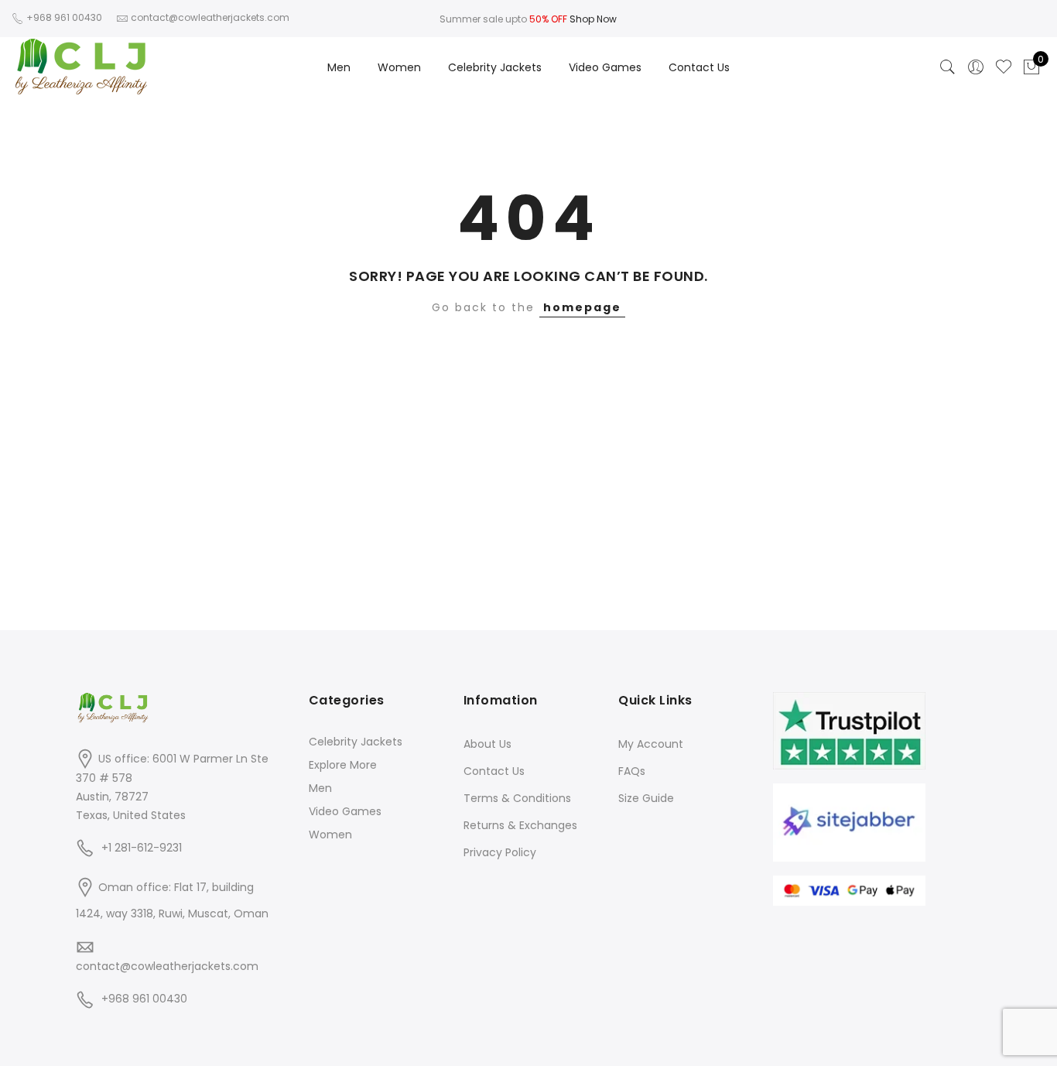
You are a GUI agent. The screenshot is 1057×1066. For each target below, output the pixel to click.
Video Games (605, 67)
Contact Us (699, 67)
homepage (582, 307)
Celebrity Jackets (495, 67)
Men (339, 67)
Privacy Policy (500, 852)
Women (399, 67)
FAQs (631, 771)
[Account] (975, 67)
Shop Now (593, 19)
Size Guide (646, 798)
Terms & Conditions (517, 798)
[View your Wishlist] (1004, 67)
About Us (487, 744)
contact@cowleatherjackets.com (167, 966)
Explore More (343, 765)
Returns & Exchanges (520, 825)
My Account (650, 744)
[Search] (948, 67)
